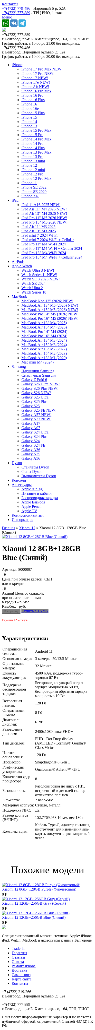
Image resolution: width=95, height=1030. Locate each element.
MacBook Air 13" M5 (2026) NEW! (49, 305)
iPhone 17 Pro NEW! (38, 73)
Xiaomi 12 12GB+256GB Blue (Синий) (34, 917)
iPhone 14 (29, 122)
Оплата (18, 962)
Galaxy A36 (30, 450)
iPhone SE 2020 (34, 192)
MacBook (19, 296)
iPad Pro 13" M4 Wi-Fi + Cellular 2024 (51, 257)
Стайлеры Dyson (35, 467)
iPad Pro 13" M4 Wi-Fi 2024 (43, 253)
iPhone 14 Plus (33, 148)
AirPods (18, 262)
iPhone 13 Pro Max (36, 152)
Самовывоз (21, 975)
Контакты (10, 4)
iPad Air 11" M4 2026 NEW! (44, 209)
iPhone (17, 65)
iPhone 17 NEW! (34, 78)
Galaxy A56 (30, 458)
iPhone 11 (29, 183)
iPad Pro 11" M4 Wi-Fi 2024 (43, 244)
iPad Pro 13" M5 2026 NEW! (44, 222)
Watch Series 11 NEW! (39, 275)
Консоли (19, 480)
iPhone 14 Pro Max (36, 139)
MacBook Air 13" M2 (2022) (44, 349)
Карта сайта (21, 979)
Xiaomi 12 (27, 528)
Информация (22, 520)
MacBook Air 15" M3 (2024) (44, 345)
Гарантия (19, 953)
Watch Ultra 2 (32, 288)
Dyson (17, 463)
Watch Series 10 (33, 292)
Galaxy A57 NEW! (36, 415)
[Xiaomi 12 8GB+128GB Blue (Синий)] (34, 537)
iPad (15, 200)
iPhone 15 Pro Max (36, 130)
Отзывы (18, 957)
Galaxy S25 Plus (34, 401)
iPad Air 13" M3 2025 (38, 231)
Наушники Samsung (37, 371)
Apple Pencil (31, 506)
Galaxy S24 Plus (34, 436)
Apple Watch (22, 266)
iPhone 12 (29, 165)
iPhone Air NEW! (35, 87)
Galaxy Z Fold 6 (34, 380)
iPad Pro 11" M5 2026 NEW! (44, 218)
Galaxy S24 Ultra (34, 432)
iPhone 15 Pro (32, 135)
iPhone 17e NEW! (35, 82)
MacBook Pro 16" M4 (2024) (44, 336)
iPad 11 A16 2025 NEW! (40, 205)
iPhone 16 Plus (33, 100)
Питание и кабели (36, 493)
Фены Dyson (31, 471)
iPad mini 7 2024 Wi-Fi (39, 235)
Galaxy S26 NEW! (36, 393)
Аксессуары (22, 485)
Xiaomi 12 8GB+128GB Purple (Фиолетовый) (39, 889)
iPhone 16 (29, 104)
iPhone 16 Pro (32, 95)
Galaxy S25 (30, 406)
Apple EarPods (33, 502)
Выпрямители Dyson (38, 476)
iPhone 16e (30, 108)
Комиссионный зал (28, 515)
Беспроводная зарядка (39, 498)
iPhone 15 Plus (33, 113)
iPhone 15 (29, 117)
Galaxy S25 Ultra (34, 397)
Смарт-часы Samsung (38, 375)
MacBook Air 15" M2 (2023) (44, 353)
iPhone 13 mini (33, 161)
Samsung (19, 366)
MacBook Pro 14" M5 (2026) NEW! (49, 314)
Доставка (19, 970)
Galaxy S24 (30, 441)
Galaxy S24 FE (33, 445)
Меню (7, 17)
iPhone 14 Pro (32, 143)
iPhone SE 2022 (34, 187)
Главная (8, 528)
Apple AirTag (32, 489)
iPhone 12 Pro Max (36, 178)
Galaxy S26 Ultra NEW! (40, 384)
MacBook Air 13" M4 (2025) (44, 323)
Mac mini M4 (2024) (37, 362)
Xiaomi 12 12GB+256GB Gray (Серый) (34, 903)
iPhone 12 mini (33, 170)
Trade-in (18, 948)
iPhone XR (30, 196)
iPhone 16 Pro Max (36, 91)
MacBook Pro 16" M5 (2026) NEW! (49, 318)
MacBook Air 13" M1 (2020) (44, 358)
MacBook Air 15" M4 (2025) (44, 327)
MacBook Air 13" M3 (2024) (44, 340)
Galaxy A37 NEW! (36, 419)
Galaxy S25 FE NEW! (39, 410)
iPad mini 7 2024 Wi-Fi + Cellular (47, 240)
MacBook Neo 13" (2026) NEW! (47, 301)
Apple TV (29, 511)
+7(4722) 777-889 (16, 13)
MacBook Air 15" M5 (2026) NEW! (49, 310)
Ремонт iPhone (24, 966)
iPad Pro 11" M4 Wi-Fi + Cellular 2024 (51, 248)
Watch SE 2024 (33, 283)
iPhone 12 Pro (32, 174)
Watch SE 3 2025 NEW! (40, 279)
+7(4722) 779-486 (16, 8)
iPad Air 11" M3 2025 (38, 227)
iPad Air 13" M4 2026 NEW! (44, 213)
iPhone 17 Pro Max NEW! (42, 69)
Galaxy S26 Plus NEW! (39, 388)
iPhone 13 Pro (32, 157)
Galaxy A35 (30, 454)
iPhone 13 (29, 126)
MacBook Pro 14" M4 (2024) (44, 331)
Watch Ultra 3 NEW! (37, 270)
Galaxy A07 (30, 428)
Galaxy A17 (30, 423)
